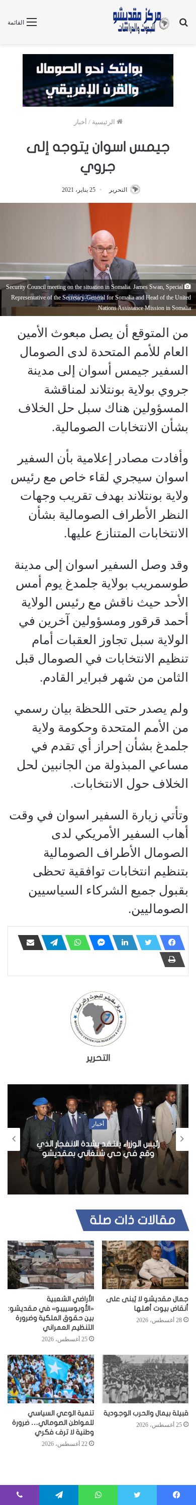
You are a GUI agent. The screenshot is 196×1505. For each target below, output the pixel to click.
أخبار (80, 122)
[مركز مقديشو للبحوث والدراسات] (141, 22)
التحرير (118, 189)
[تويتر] (146, 942)
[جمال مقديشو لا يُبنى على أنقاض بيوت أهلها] (145, 1265)
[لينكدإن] (122, 942)
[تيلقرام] (51, 942)
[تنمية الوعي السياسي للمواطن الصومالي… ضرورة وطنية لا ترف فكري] (51, 1379)
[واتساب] (75, 942)
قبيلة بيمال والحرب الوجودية (146, 1413)
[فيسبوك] (169, 942)
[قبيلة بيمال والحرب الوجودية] (145, 1379)
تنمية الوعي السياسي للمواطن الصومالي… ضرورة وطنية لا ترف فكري (53, 1422)
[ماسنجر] (98, 942)
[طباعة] (169, 959)
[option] (98, 1139)
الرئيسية (104, 122)
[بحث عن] (183, 26)
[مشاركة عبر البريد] (28, 942)
